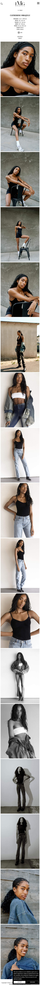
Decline (32, 982)
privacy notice (18, 979)
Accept (19, 982)
